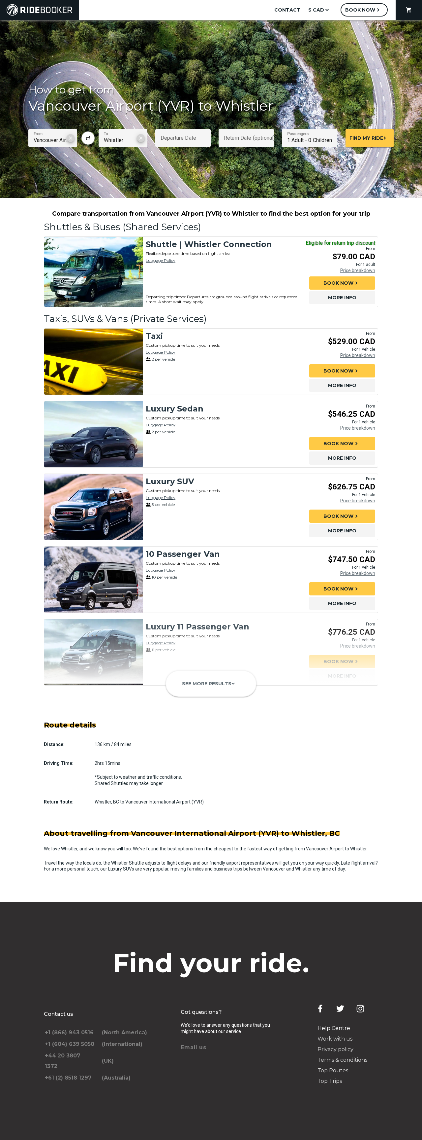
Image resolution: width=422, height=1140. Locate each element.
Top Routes (332, 1070)
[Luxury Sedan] (93, 434)
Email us (193, 1047)
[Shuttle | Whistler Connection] (93, 272)
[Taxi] (93, 362)
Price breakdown (357, 270)
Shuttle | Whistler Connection (209, 244)
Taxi (154, 336)
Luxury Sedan (174, 408)
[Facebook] (320, 1008)
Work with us (334, 1039)
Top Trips (329, 1081)
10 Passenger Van (183, 554)
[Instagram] (360, 1008)
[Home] (39, 10)
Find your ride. (211, 963)
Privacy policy (335, 1049)
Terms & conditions (342, 1060)
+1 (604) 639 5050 (69, 1044)
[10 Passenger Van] (93, 580)
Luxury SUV (170, 481)
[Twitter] (340, 1008)
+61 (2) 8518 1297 (68, 1078)
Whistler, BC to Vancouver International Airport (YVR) (149, 801)
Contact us (58, 1014)
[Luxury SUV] (93, 507)
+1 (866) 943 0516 (69, 1032)
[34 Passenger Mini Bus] (93, 717)
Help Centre (333, 1028)
